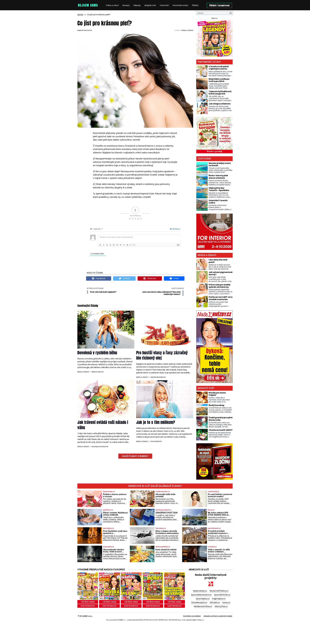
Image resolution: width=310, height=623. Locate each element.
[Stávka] (110, 244)
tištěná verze (88, 601)
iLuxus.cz (226, 602)
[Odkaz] (127, 244)
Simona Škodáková (158, 377)
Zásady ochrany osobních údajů (218, 616)
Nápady (137, 5)
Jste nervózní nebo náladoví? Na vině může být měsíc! (161, 293)
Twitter (126, 278)
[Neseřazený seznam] (117, 244)
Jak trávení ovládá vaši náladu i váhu (102, 424)
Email (176, 278)
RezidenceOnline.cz (203, 606)
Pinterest (151, 278)
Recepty (126, 5)
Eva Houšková (156, 441)
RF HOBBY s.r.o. (86, 616)
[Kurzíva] (103, 244)
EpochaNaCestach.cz (201, 594)
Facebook (100, 278)
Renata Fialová (97, 372)
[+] (134, 245)
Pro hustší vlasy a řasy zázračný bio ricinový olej (162, 355)
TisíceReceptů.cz (199, 602)
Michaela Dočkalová (100, 447)
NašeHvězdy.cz (200, 590)
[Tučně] (100, 244)
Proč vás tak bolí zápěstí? (103, 292)
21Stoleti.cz (215, 602)
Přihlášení (176, 229)
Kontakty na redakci (192, 616)
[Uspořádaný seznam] (114, 244)
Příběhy (195, 5)
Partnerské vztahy (180, 5)
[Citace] (120, 244)
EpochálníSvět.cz (222, 594)
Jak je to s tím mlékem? (155, 422)
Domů (80, 14)
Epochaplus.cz (203, 598)
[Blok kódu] (124, 244)
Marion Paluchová (84, 30)
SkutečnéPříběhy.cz (218, 590)
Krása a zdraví (112, 5)
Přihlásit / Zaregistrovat (219, 5)
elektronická (88, 605)
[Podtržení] (107, 244)
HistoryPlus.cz (221, 606)
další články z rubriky (135, 456)
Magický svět (150, 5)
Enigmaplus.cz (218, 598)
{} (130, 245)
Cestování (164, 5)
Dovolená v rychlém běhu (97, 353)
